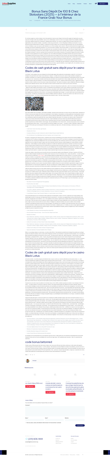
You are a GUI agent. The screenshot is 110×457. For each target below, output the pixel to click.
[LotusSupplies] (9, 3)
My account (102, 3)
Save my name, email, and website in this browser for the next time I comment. (44, 422)
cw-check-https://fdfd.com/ (34, 383)
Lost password (74, 443)
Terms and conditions (64, 454)
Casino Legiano (41, 155)
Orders (72, 438)
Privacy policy (72, 454)
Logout (72, 441)
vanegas (33, 32)
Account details (74, 440)
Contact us (58, 438)
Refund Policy (58, 443)
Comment (27, 405)
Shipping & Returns (59, 441)
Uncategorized (37, 20)
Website (67, 418)
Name (27, 418)
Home (30, 20)
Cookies (77, 454)
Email (46, 418)
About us (57, 440)
